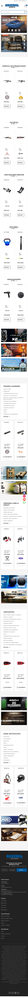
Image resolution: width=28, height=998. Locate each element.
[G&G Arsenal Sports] (7, 97)
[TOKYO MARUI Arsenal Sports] (21, 558)
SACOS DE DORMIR (8, 640)
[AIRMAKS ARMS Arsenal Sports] (21, 154)
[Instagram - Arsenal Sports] (24, 496)
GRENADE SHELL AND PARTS (10, 518)
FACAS (5, 634)
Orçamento (7, 106)
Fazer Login (18, 0)
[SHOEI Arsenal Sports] (21, 798)
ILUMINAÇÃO (6, 391)
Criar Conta (3, 907)
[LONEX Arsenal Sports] (21, 97)
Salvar (21, 870)
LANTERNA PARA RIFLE (8, 407)
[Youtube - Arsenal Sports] (24, 499)
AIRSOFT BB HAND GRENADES (10, 514)
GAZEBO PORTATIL (7, 638)
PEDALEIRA (6, 741)
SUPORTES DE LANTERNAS (10, 401)
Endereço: (4, 889)
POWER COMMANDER (8, 755)
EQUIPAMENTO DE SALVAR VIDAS (11, 636)
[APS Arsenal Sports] (7, 558)
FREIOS (5, 747)
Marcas (2, 938)
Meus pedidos (4, 909)
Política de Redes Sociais (6, 918)
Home (2, 931)
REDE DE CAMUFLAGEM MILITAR (11, 625)
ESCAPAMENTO (7, 738)
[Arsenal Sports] (11, 6)
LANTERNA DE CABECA (8, 405)
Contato (2, 936)
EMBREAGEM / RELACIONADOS (10, 751)
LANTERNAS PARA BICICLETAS (10, 393)
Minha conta (3, 903)
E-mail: (3, 885)
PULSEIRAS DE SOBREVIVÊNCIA (11, 642)
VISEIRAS (5, 758)
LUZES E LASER (7, 389)
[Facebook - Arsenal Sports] (24, 493)
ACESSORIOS (6, 760)
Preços (2, 923)
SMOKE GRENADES (8, 520)
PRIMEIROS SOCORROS (9, 632)
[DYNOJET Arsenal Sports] (7, 795)
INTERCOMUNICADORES (9, 753)
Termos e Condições (5, 925)
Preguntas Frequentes (6, 933)
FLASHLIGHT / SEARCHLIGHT (10, 395)
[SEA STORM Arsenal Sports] (7, 682)
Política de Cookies (5, 916)
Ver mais (13, 67)
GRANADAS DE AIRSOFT (9, 508)
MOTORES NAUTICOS (8, 621)
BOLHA (5, 743)
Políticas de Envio (5, 920)
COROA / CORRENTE (8, 749)
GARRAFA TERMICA (8, 623)
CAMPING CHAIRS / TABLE (9, 627)
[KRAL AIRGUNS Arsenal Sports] (7, 153)
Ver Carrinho (3, 900)
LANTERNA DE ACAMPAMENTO (10, 414)
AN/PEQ (5, 409)
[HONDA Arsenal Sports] (7, 798)
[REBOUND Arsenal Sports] (7, 310)
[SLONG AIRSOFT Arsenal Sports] (21, 452)
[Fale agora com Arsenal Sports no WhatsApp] (24, 502)
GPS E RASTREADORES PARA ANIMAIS (12, 644)
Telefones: (4, 882)
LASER (5, 412)
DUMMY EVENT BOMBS (8, 510)
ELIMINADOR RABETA (8, 745)
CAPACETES (6, 736)
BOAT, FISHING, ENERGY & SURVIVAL (12, 615)
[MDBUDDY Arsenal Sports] (7, 258)
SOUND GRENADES (8, 512)
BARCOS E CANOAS (8, 617)
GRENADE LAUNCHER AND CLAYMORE (12, 516)
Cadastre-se (24, 0)
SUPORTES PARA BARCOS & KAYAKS (12, 619)
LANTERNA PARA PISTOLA (9, 403)
